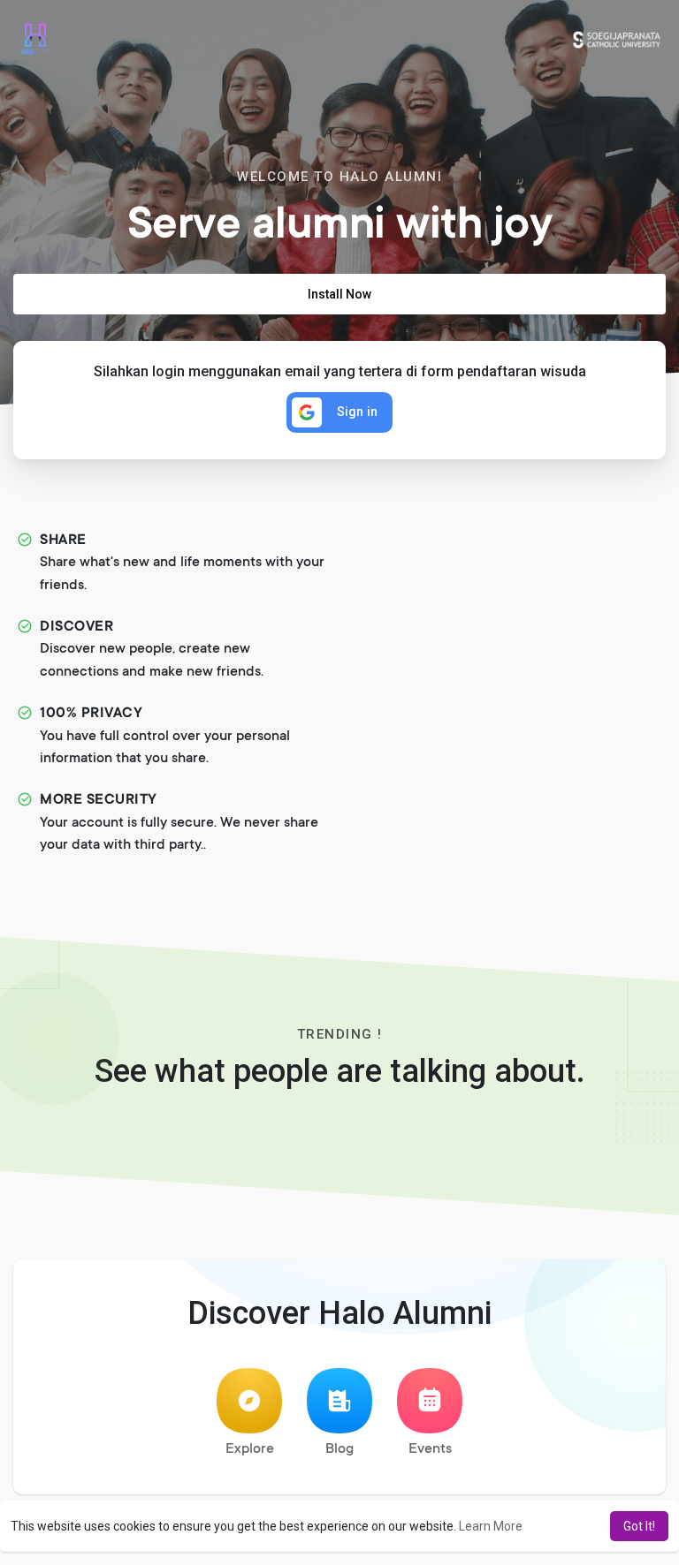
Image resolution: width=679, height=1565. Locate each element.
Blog (339, 1449)
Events (430, 1449)
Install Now (339, 294)
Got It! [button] (639, 1526)
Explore (249, 1449)
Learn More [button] (491, 1526)
